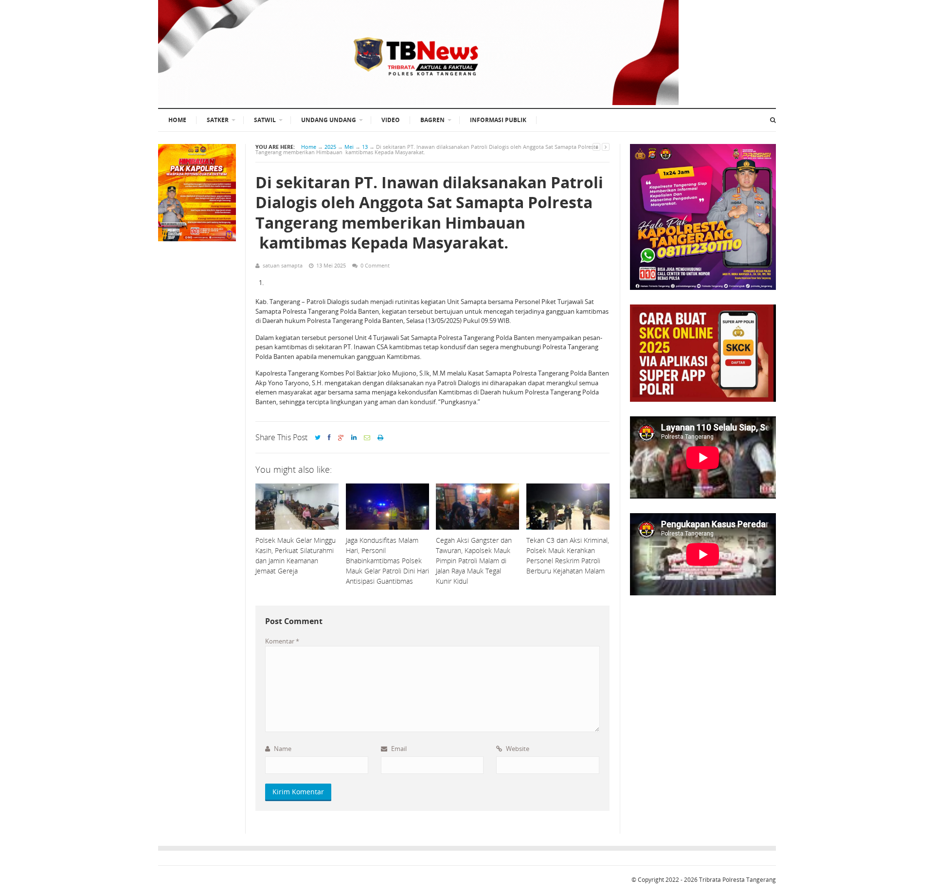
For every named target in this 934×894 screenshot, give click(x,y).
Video (390, 120)
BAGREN (432, 120)
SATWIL (265, 120)
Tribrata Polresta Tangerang (737, 880)
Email (398, 748)
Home (308, 146)
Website (516, 748)
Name (281, 748)
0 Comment (375, 265)
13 (365, 146)
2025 (330, 146)
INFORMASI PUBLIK (498, 120)
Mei (349, 146)
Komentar (282, 641)
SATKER (218, 120)
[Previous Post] (596, 146)
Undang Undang (328, 120)
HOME (177, 120)
